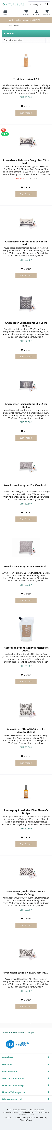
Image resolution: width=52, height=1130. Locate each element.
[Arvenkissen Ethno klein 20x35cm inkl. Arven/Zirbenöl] (26, 954)
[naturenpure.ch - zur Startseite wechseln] (13, 4)
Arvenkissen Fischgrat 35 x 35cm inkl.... (26, 566)
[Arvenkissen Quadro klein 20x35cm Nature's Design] (26, 873)
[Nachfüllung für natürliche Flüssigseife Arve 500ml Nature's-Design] (26, 629)
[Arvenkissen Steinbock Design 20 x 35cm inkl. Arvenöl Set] (26, 141)
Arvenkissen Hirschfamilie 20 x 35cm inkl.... (26, 243)
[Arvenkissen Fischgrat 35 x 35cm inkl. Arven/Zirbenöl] (26, 548)
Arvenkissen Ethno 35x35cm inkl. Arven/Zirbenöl (26, 730)
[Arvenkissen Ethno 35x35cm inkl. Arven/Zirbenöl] (26, 710)
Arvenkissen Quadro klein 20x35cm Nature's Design (26, 893)
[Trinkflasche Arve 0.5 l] (26, 60)
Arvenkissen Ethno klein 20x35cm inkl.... (26, 972)
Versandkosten (9, 1112)
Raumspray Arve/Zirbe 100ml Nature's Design (26, 812)
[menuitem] (47, 12)
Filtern (10, 33)
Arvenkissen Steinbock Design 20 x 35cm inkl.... (26, 162)
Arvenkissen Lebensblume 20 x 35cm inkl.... (26, 405)
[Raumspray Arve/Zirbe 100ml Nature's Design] (26, 791)
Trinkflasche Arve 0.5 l (26, 79)
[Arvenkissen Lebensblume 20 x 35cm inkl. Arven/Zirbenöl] (26, 385)
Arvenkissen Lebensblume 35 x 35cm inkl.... (26, 324)
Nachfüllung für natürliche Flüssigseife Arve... (26, 649)
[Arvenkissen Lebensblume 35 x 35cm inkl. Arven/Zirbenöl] (26, 304)
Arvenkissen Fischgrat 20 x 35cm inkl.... (26, 485)
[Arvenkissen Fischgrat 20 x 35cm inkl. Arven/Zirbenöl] (26, 467)
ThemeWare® (26, 1120)
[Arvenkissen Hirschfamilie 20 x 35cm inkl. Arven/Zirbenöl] (26, 223)
